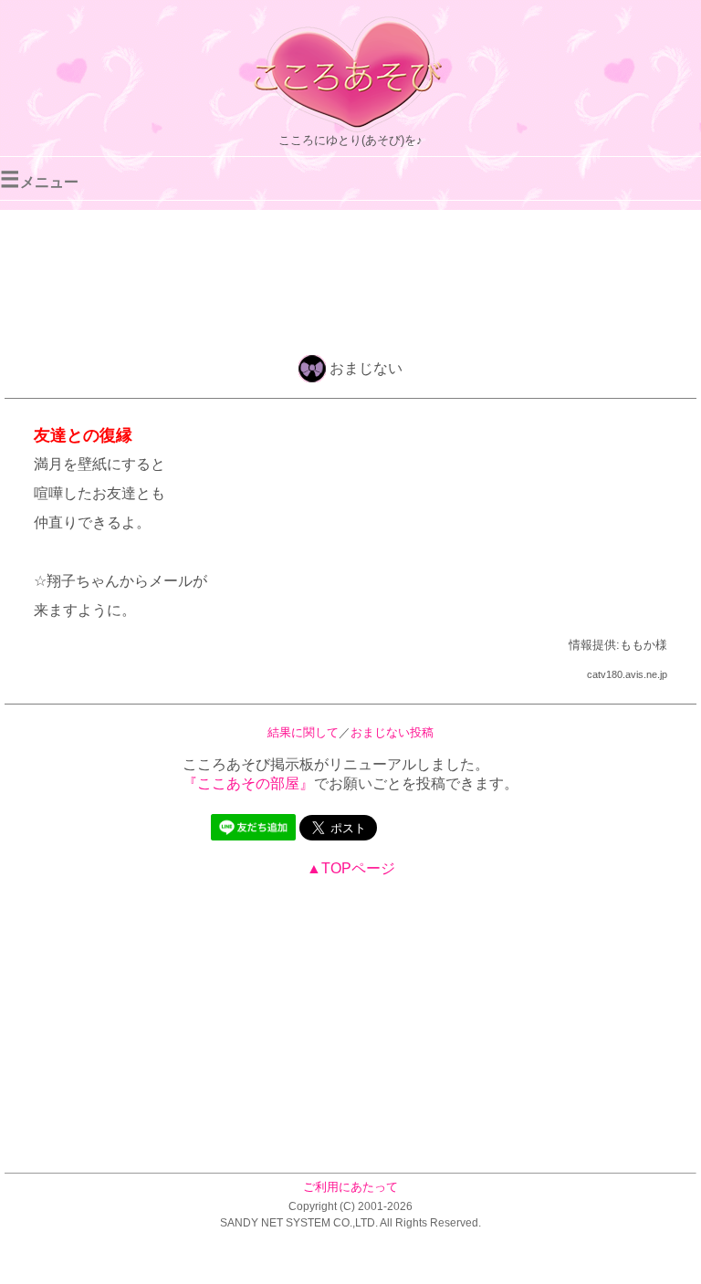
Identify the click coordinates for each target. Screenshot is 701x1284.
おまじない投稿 (392, 732)
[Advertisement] (350, 279)
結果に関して (303, 732)
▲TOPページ (351, 868)
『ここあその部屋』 (248, 783)
